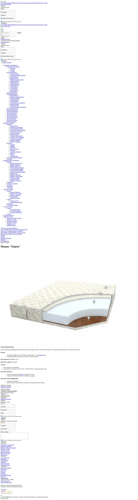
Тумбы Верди (14, 87)
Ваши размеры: (5, 432)
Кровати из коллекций (16, 127)
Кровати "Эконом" (15, 141)
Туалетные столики (12, 205)
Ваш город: (4, 428)
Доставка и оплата (26, 3)
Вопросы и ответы (6, 468)
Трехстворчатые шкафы (16, 170)
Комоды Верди (14, 85)
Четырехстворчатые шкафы (17, 172)
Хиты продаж (14, 126)
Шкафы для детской (15, 180)
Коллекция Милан (12, 94)
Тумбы (9, 199)
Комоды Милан (14, 100)
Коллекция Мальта (12, 113)
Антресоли (10, 182)
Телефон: (3, 15)
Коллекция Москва (12, 120)
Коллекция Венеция (12, 111)
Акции (45, 3)
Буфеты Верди (14, 82)
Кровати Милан (14, 104)
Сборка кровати (5, 463)
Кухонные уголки (12, 222)
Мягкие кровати (14, 134)
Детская (12, 71)
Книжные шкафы (15, 178)
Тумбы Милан (14, 101)
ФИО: (3, 9)
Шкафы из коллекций (16, 163)
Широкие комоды (15, 198)
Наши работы (8, 3)
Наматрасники (14, 156)
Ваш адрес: (4, 12)
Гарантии (3, 471)
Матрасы (9, 143)
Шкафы (9, 162)
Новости (3, 476)
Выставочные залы (6, 475)
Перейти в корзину (6, 387)
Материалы (4, 459)
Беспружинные (14, 149)
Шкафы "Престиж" (15, 166)
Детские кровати (14, 133)
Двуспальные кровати (16, 131)
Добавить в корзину (6, 385)
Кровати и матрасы (9, 123)
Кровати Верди (14, 77)
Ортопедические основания (14, 157)
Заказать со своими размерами (8, 391)
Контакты (34, 3)
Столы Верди (14, 88)
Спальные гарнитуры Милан (18, 107)
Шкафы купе (13, 173)
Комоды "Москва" (15, 192)
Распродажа (40, 3)
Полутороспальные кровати (17, 130)
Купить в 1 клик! (5, 389)
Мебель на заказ (16, 3)
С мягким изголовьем (16, 139)
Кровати (9, 124)
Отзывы (3, 472)
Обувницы (10, 203)
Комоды (9, 190)
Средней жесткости (15, 152)
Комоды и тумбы (8, 189)
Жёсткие (12, 150)
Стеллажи (9, 188)
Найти (19, 32)
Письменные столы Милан (17, 102)
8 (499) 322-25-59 (5, 39)
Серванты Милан (15, 98)
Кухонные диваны (12, 221)
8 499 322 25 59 (6, 26)
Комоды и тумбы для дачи (14, 218)
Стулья (9, 214)
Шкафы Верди (14, 78)
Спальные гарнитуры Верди (18, 75)
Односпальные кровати (16, 128)
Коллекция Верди (12, 72)
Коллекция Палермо (12, 108)
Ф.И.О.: (3, 403)
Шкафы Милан (14, 95)
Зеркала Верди (14, 89)
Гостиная (12, 68)
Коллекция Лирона (12, 110)
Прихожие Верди (15, 84)
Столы (9, 208)
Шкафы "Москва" (15, 165)
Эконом (12, 144)
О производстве (5, 458)
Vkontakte (3, 489)
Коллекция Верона (12, 92)
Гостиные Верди (14, 74)
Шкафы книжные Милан (17, 97)
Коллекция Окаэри (12, 117)
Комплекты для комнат (13, 66)
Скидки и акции (5, 465)
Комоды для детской (15, 193)
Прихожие (10, 186)
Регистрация (7, 4)
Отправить (3, 23)
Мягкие (12, 153)
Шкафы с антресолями (16, 176)
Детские (12, 154)
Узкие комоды (14, 196)
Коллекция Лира (11, 121)
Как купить (4, 469)
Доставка (3, 462)
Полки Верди (14, 91)
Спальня (12, 69)
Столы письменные (15, 211)
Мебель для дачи (8, 216)
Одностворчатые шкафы (17, 167)
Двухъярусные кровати (16, 136)
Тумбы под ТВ (14, 201)
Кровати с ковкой (15, 140)
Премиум (12, 147)
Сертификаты (4, 460)
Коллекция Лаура (11, 114)
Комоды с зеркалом (15, 195)
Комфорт (12, 146)
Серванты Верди (14, 81)
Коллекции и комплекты (10, 65)
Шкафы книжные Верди (17, 79)
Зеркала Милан (14, 105)
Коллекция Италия (12, 115)
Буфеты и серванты (12, 183)
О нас (2, 3)
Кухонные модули (9, 215)
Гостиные (9, 185)
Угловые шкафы (14, 179)
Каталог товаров (6, 62)
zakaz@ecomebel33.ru (6, 482)
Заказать (3, 417)
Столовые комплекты (16, 212)
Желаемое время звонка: (7, 18)
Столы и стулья (8, 206)
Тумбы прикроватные (16, 202)
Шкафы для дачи (11, 225)
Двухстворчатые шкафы (16, 169)
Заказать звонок (5, 42)
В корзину (3, 397)
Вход (2, 4)
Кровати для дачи (12, 219)
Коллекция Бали (11, 118)
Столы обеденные (15, 209)
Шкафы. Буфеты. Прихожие (11, 160)
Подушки (9, 159)
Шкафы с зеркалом (15, 175)
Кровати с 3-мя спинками (17, 137)
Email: (2, 413)
